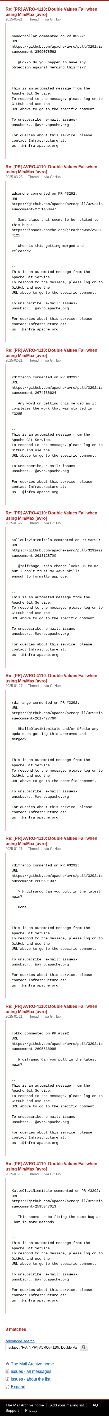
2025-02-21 (14, 360)
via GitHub (52, 19)
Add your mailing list (67, 1405)
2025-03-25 (14, 177)
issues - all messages (31, 1371)
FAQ (94, 1405)
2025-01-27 (14, 523)
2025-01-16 (14, 1174)
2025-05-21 (14, 19)
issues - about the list (30, 1379)
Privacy (31, 1410)
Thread (33, 19)
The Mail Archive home (32, 1364)
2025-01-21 (14, 849)
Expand (18, 1387)
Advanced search (20, 1341)
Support (12, 1410)
